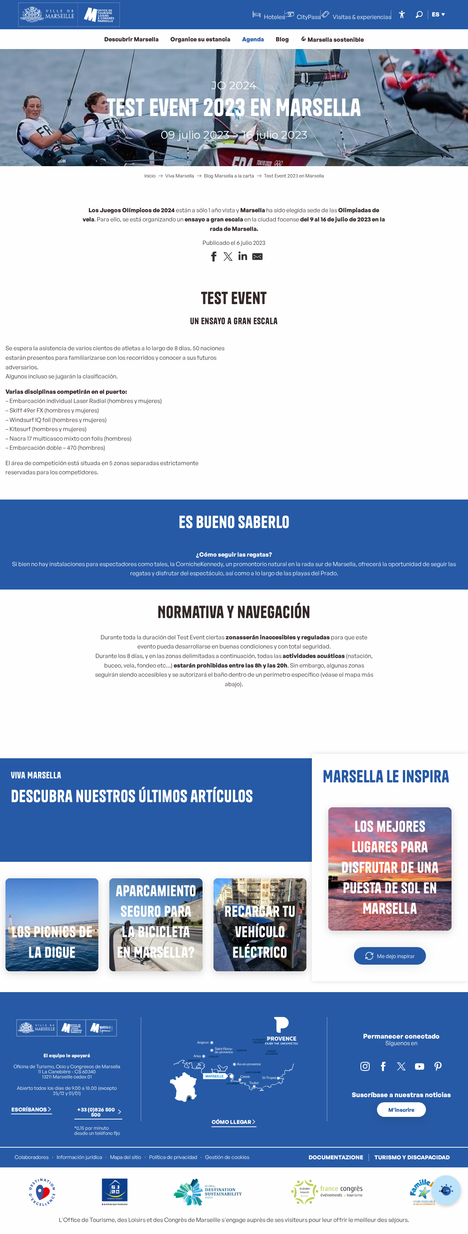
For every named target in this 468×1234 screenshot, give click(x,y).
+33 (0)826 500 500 (96, 1112)
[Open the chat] (446, 1190)
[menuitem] (69, 14)
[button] (419, 14)
